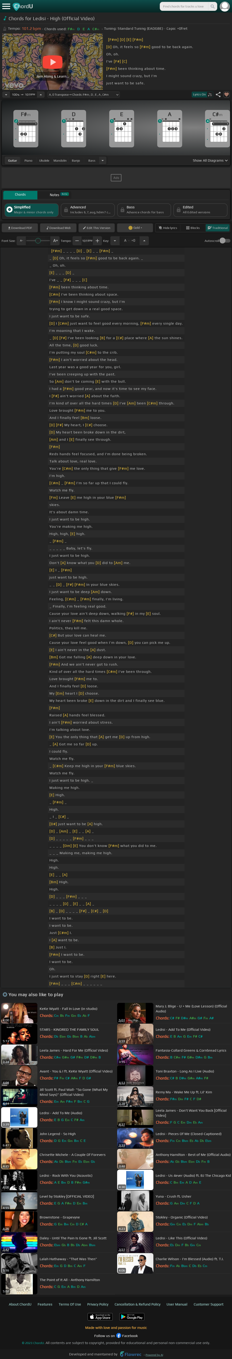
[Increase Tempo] (41, 94)
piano (28, 160)
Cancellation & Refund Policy (137, 1304)
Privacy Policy (97, 1304)
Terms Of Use (70, 1304)
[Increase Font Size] (55, 240)
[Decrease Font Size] (21, 240)
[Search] (212, 6)
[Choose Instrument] (102, 160)
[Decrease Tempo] (6, 94)
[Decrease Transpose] (114, 240)
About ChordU (20, 1304)
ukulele (44, 160)
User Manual (177, 1304)
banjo (76, 160)
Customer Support (208, 1304)
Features (45, 1304)
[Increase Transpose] (144, 240)
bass (91, 160)
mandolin (60, 160)
